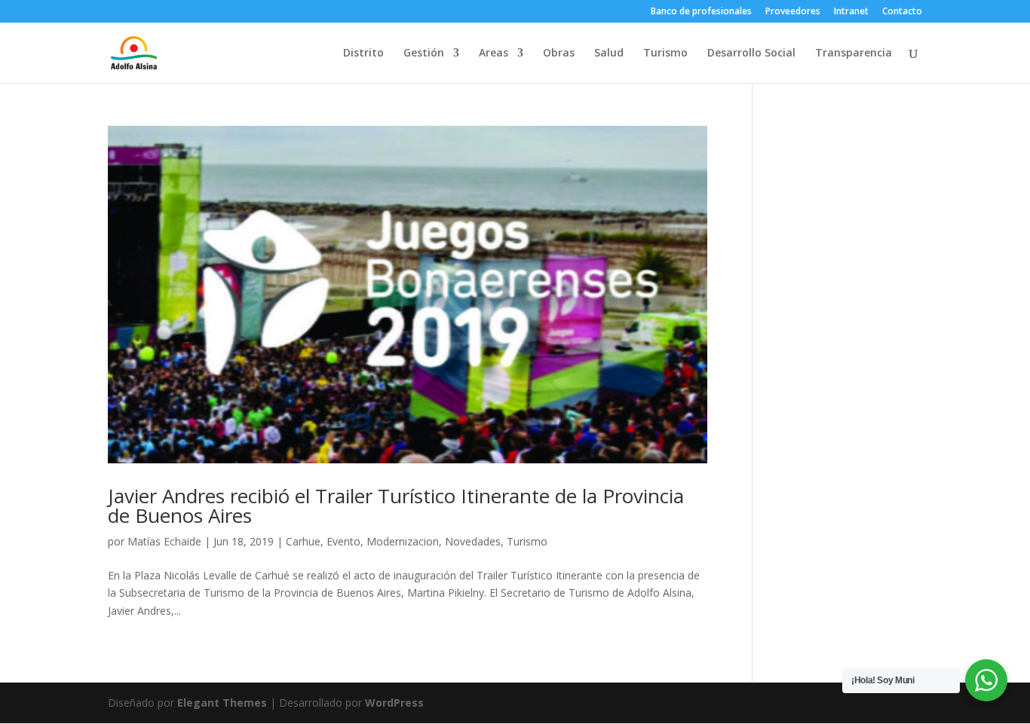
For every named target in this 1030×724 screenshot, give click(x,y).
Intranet (851, 12)
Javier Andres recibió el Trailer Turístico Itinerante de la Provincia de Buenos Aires (396, 505)
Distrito (363, 53)
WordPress (394, 702)
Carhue (303, 541)
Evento (343, 541)
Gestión (423, 53)
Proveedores (792, 12)
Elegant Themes (222, 702)
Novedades (473, 541)
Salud (609, 53)
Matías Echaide (164, 541)
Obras (559, 53)
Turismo (665, 53)
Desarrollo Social (751, 53)
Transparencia (853, 53)
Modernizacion (402, 541)
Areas (493, 53)
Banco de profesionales (701, 12)
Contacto (902, 12)
